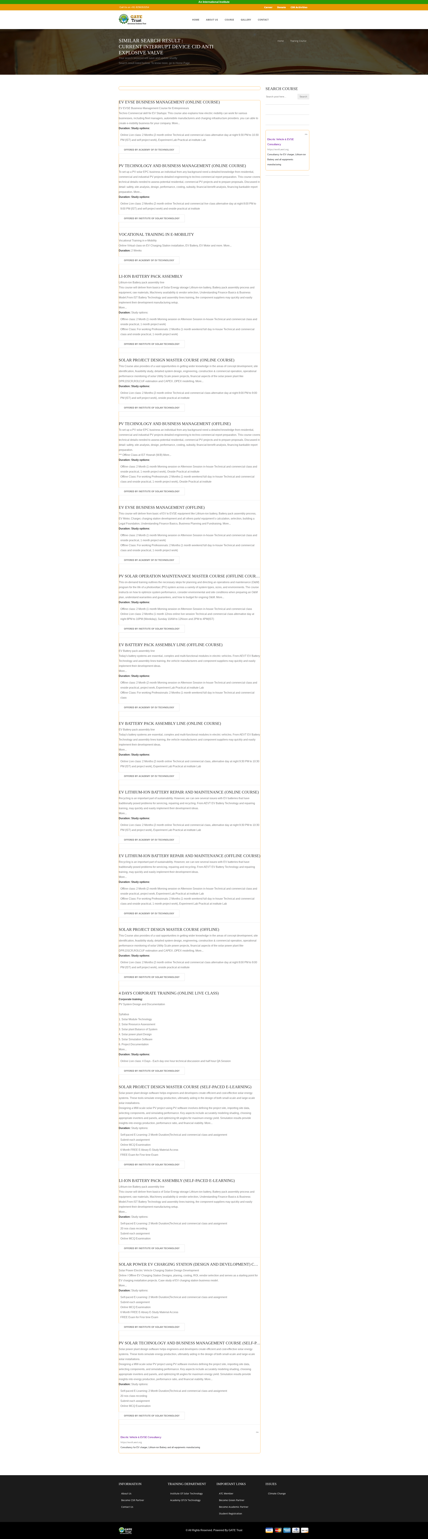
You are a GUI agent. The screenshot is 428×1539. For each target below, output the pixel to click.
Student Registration (230, 1513)
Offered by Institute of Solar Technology (152, 218)
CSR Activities (299, 7)
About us (126, 1493)
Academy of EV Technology (185, 1500)
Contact (263, 19)
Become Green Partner (231, 1500)
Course (229, 19)
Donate (281, 7)
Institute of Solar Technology (186, 1493)
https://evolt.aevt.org (131, 1442)
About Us (212, 19)
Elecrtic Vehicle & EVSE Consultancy (141, 1437)
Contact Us (127, 1506)
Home (281, 41)
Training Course (298, 41)
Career (268, 7)
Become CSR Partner (132, 1500)
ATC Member (226, 1493)
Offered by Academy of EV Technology (149, 149)
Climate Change (277, 1493)
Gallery (246, 19)
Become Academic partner (233, 1506)
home (195, 19)
